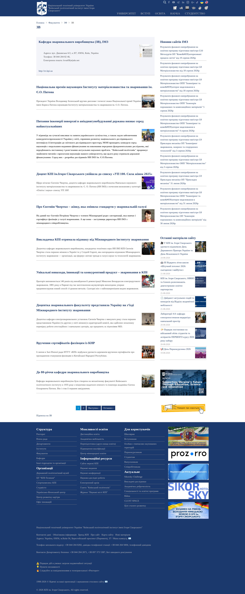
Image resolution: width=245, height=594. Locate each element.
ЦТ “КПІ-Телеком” (45, 478)
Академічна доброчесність (137, 486)
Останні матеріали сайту (178, 238)
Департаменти (43, 444)
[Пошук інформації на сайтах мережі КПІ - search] (164, 2)
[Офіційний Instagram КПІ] (188, 2)
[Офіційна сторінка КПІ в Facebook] (169, 2)
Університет (126, 13)
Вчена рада (41, 439)
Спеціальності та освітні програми (141, 491)
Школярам (129, 434)
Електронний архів (89, 482)
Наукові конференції (90, 473)
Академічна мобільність (92, 439)
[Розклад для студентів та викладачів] (187, 7)
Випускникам (131, 462)
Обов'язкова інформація (64, 534)
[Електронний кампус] (193, 7)
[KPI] (207, 2)
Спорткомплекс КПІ (46, 482)
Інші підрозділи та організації (51, 463)
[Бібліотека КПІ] (199, 7)
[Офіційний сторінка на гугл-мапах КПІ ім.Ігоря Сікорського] (192, 2)
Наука (175, 13)
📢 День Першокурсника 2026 (176, 349)
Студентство (195, 13)
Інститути (41, 448)
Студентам (129, 457)
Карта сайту (107, 534)
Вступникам (130, 439)
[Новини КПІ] (174, 7)
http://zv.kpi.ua (46, 71)
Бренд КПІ (83, 534)
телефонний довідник (140, 545)
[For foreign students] (206, 7)
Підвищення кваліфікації (92, 448)
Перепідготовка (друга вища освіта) (98, 444)
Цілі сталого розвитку (135, 505)
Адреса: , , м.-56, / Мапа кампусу (81, 538)
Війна (127, 496)
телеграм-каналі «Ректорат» (85, 570)
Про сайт (95, 534)
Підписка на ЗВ (44, 415)
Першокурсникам (133, 452)
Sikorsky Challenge (133, 476)
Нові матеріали (122, 534)
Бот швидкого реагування (119, 552)
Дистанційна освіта (90, 434)
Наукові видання (88, 468)
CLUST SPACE (131, 501)
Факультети (54, 22)
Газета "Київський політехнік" (95, 487)
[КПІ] (202, 2)
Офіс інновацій (44, 502)
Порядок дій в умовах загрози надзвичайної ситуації (66, 563)
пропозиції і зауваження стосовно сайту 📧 (86, 581)
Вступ (145, 13)
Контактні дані (43, 534)
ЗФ (65, 22)
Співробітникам (132, 466)
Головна (40, 22)
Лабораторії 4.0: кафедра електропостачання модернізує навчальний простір (176, 317)
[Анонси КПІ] (181, 7)
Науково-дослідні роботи (92, 478)
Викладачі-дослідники (135, 481)
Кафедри (40, 458)
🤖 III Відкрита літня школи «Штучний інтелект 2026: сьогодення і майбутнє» (175, 266)
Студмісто (41, 487)
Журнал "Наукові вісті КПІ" (94, 492)
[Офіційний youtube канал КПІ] (174, 2)
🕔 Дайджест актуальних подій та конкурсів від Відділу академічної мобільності (177, 302)
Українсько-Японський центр (50, 492)
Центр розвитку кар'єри (48, 497)
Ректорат (40, 434)
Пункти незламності (50, 567)
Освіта (160, 13)
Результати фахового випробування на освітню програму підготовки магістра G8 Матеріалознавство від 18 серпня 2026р (181, 67)
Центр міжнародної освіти (93, 453)
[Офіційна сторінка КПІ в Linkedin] (183, 2)
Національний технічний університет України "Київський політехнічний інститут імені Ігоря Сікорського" (71, 8)
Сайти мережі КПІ (89, 463)
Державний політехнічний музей (52, 473)
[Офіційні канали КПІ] (178, 2)
